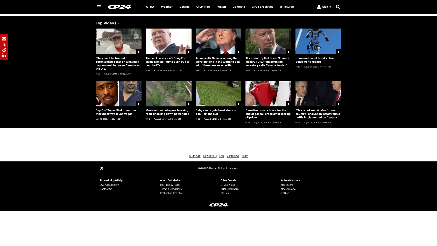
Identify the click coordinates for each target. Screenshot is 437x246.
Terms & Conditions (171, 188)
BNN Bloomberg (230, 188)
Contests (239, 6)
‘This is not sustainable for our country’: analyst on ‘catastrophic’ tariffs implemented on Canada (318, 113)
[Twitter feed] (102, 168)
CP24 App (195, 155)
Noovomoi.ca (288, 188)
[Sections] (99, 7)
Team (245, 155)
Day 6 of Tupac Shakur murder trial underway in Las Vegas (116, 111)
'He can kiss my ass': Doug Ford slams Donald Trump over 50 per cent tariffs (167, 61)
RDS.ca (285, 193)
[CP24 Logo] (124, 7)
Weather (167, 6)
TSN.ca (225, 193)
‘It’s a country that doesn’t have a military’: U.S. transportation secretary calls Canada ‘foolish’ (267, 61)
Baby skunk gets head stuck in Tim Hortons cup (216, 111)
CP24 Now (203, 6)
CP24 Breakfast (262, 6)
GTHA (150, 6)
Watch (221, 6)
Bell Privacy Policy (170, 184)
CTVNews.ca (228, 184)
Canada (184, 6)
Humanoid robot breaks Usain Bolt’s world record (315, 59)
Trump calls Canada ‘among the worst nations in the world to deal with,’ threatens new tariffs (218, 61)
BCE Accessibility (109, 184)
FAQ (221, 155)
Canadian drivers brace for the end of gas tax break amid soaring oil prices (268, 113)
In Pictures (287, 6)
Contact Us (233, 155)
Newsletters (210, 155)
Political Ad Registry (171, 193)
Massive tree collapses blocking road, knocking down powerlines (167, 111)
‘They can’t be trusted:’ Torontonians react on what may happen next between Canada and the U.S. (118, 63)
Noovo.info (287, 184)
